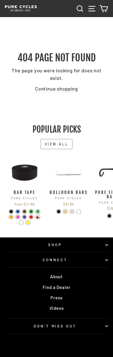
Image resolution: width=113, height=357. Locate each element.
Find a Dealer (57, 287)
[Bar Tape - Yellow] (28, 222)
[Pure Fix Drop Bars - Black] (109, 216)
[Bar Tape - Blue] (18, 211)
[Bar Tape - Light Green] (31, 211)
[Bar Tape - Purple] (24, 217)
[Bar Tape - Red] (31, 217)
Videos (57, 308)
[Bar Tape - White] (21, 222)
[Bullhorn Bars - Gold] (65, 211)
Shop (55, 244)
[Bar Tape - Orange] (11, 217)
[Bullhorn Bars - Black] (59, 211)
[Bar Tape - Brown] (24, 211)
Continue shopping (56, 88)
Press (56, 297)
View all (56, 144)
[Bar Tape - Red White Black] (38, 217)
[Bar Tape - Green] (38, 211)
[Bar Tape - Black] (11, 211)
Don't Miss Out (55, 326)
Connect (55, 259)
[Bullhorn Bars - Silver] (72, 211)
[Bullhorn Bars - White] (78, 211)
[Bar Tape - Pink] (18, 217)
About (56, 276)
